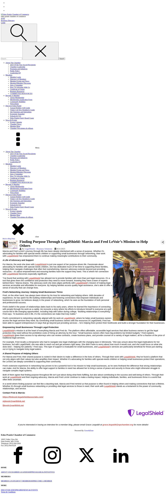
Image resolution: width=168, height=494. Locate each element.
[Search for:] (12, 59)
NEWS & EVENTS (30, 490)
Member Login (15, 77)
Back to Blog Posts (9, 239)
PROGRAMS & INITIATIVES (43, 472)
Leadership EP (15, 73)
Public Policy (15, 71)
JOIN (3, 18)
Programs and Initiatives (18, 69)
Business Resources (17, 91)
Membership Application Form (21, 100)
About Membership (17, 98)
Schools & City (15, 116)
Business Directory (8, 21)
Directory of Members (18, 79)
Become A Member (12, 96)
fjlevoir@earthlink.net (13, 405)
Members (8, 75)
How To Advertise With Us (20, 87)
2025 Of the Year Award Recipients (23, 65)
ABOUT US (5, 472)
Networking (14, 104)
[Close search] (41, 51)
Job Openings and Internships (20, 112)
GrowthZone (88, 431)
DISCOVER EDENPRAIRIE (12, 490)
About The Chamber (12, 63)
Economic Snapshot (17, 114)
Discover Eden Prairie (13, 106)
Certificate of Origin (17, 89)
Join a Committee (16, 85)
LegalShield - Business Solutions (38, 249)
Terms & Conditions (8, 492)
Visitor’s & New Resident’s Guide (22, 110)
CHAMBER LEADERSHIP (20, 472)
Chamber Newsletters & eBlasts (21, 128)
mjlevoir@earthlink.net (14, 401)
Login (3, 23)
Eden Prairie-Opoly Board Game (22, 118)
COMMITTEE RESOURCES (21, 93)
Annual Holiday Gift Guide (20, 108)
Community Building (17, 102)
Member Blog (15, 126)
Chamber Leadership (17, 67)
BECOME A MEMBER (43, 481)
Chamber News (15, 124)
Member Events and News (19, 81)
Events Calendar (16, 122)
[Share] (162, 242)
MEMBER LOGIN (8, 481)
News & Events (11, 120)
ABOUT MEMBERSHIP (24, 481)
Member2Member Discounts (20, 83)
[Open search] (19, 33)
